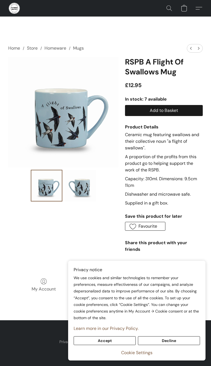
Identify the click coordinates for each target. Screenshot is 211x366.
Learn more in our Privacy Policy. (106, 328)
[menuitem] (191, 48)
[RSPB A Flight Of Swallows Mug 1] (80, 185)
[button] (14, 8)
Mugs (78, 48)
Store (32, 48)
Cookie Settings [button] (136, 353)
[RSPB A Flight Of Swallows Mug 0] (46, 185)
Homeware (55, 48)
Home (14, 48)
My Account (44, 289)
